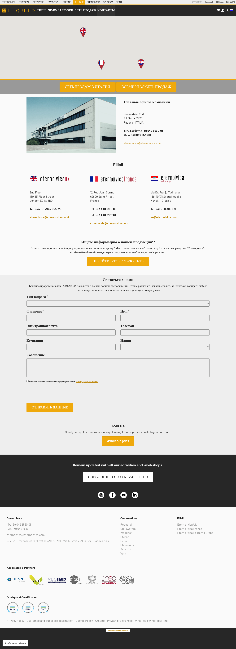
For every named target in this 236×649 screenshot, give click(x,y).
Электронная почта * (43, 326)
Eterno (124, 537)
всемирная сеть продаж (146, 87)
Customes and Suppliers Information (50, 620)
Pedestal (126, 524)
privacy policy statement (87, 382)
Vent (123, 553)
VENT (119, 2)
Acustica (125, 549)
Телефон (127, 326)
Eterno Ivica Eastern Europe (195, 533)
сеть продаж (85, 10)
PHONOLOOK (93, 2)
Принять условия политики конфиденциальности (63, 382)
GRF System (128, 529)
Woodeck (126, 533)
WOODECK (53, 2)
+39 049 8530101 (21, 524)
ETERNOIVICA (8, 2)
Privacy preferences (120, 620)
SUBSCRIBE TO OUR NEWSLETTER (118, 477)
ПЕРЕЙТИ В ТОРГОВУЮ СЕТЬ (118, 261)
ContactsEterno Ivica (18, 10)
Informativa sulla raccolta (118, 630)
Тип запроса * (37, 297)
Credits (100, 620)
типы (41, 10)
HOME (81, 2)
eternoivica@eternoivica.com (143, 143)
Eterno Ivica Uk (187, 524)
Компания (34, 340)
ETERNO (66, 2)
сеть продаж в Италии (87, 87)
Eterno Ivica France (189, 529)
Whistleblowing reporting (151, 620)
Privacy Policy (15, 620)
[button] (101, 65)
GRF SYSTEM (39, 2)
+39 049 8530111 (21, 529)
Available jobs (118, 441)
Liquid (124, 541)
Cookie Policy (84, 620)
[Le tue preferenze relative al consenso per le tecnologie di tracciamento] (15, 643)
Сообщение (35, 355)
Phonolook (127, 545)
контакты (106, 10)
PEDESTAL (24, 2)
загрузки (65, 10)
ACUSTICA (108, 2)
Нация (125, 340)
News (52, 10)
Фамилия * (35, 311)
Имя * (125, 311)
